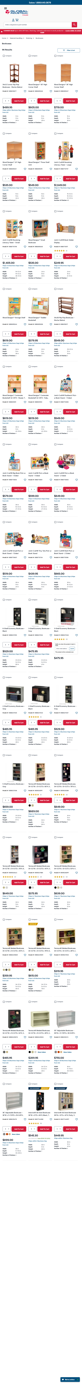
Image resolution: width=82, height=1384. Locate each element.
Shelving (29, 38)
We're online (70, 1379)
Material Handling (16, 38)
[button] (7, 101)
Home (4, 38)
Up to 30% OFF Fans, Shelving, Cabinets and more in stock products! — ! (42, 32)
